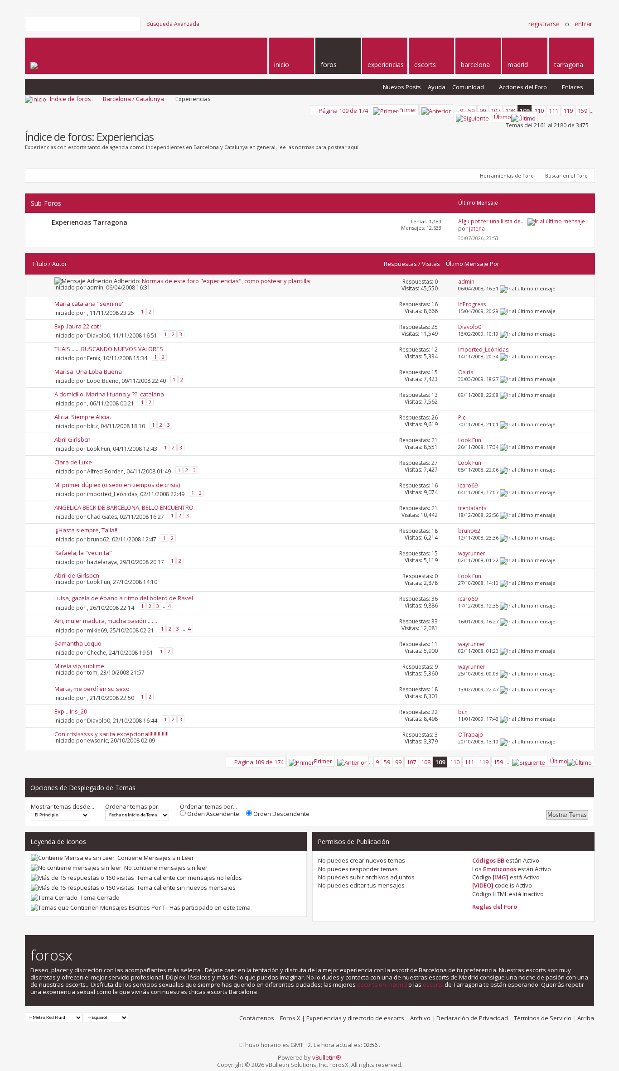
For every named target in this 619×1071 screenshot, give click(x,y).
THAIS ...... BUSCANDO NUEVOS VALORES (108, 349)
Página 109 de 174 (343, 110)
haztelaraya (102, 561)
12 (434, 349)
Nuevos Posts (402, 87)
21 (434, 440)
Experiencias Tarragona (89, 222)
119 (568, 110)
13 (434, 395)
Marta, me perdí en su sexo (92, 689)
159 (582, 110)
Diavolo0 (98, 335)
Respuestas (400, 264)
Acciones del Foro (523, 87)
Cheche (96, 652)
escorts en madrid (382, 984)
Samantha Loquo (78, 643)
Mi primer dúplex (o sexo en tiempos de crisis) (117, 485)
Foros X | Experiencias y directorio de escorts (342, 1018)
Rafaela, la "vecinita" (83, 553)
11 (434, 644)
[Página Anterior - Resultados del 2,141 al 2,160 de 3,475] (436, 109)
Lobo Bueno (103, 380)
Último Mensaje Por (472, 264)
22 (434, 712)
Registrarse (544, 23)
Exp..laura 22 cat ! (78, 326)
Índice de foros (70, 99)
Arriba (585, 1018)
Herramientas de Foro (507, 175)
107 (495, 110)
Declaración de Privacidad (472, 1018)
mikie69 (97, 630)
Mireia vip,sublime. (80, 666)
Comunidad (468, 87)
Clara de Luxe (73, 462)
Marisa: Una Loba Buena (88, 371)
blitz (92, 425)
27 (434, 463)
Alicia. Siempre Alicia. (82, 417)
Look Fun (98, 448)
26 (434, 417)
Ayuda (436, 87)
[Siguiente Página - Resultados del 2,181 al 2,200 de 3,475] (472, 116)
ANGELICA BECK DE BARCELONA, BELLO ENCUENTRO (123, 507)
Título (39, 264)
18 (434, 531)
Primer (407, 110)
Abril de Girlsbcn (76, 575)
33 (434, 621)
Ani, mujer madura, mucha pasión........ (105, 621)
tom (92, 672)
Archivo (420, 1018)
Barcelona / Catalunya (133, 99)
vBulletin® (326, 1057)
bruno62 (98, 539)
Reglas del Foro (494, 906)
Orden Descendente (281, 813)
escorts (433, 984)
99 (482, 110)
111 (553, 110)
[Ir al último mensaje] (528, 288)
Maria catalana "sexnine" (89, 303)
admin (95, 287)
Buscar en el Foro (566, 175)
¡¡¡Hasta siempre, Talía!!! (86, 530)
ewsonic (97, 740)
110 (539, 110)
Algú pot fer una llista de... (491, 221)
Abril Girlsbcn (72, 439)
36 (434, 599)
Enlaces (572, 87)
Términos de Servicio (542, 1018)
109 (524, 110)
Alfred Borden (105, 471)
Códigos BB (488, 860)
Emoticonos (499, 869)
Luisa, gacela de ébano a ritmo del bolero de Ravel (123, 598)
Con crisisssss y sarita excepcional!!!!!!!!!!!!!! (111, 734)
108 (510, 110)
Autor (59, 264)
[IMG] (500, 877)
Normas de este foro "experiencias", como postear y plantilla (226, 281)
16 (434, 304)
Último (502, 117)
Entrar (583, 23)
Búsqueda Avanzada (172, 24)
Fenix (93, 358)
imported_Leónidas (112, 493)
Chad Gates (102, 516)
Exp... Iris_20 (70, 711)
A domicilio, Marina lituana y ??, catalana (109, 394)
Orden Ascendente (212, 813)
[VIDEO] (482, 885)
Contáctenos (256, 1018)
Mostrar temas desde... (62, 806)
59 (471, 110)
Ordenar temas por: (132, 806)
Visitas (431, 264)
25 (434, 327)
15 (434, 372)
